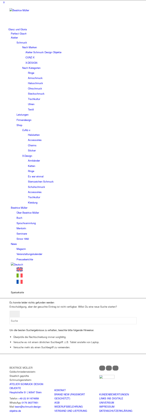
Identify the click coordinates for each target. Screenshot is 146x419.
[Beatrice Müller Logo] (38, 10)
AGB (57, 402)
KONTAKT (60, 390)
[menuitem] (72, 29)
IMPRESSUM (106, 406)
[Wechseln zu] (17, 264)
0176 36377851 (30, 402)
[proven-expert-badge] (106, 378)
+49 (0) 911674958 (28, 398)
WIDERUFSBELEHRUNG (68, 406)
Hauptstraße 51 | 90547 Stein (26, 392)
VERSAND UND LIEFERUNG (70, 411)
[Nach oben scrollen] (1, 417)
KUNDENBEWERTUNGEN (114, 394)
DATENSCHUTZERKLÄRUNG (115, 411)
